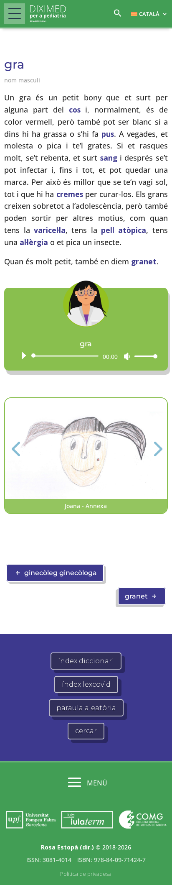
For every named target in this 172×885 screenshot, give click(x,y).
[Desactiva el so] (127, 356)
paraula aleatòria (86, 708)
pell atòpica (123, 230)
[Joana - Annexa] (86, 496)
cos (75, 110)
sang (108, 158)
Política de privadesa (85, 873)
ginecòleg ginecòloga (56, 572)
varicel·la (50, 230)
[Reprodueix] (23, 355)
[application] (86, 356)
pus (107, 134)
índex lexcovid (86, 684)
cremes (69, 194)
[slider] (143, 356)
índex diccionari (86, 661)
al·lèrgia (34, 242)
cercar (86, 731)
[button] (118, 15)
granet (144, 261)
